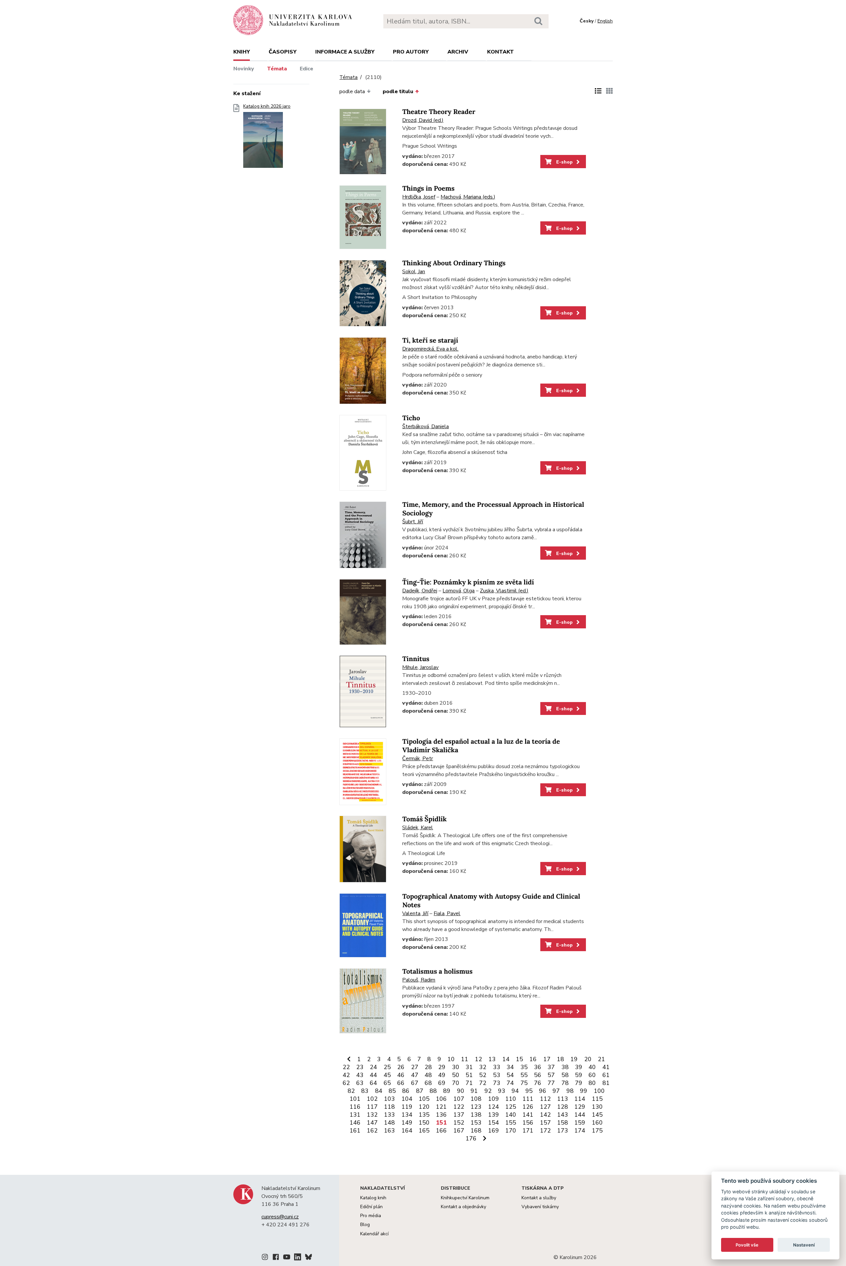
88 (433, 1091)
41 (606, 1067)
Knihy (241, 52)
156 (527, 1123)
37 (551, 1067)
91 (474, 1091)
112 (545, 1099)
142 (545, 1115)
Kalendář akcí (374, 1234)
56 (537, 1075)
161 (355, 1131)
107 (458, 1099)
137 (458, 1115)
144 (579, 1115)
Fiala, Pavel (447, 913)
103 (389, 1099)
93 (501, 1091)
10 (451, 1059)
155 (510, 1123)
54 (510, 1075)
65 (387, 1083)
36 (537, 1067)
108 (476, 1099)
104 (407, 1099)
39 (578, 1067)
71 (469, 1083)
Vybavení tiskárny (540, 1207)
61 (606, 1075)
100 (599, 1091)
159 (579, 1123)
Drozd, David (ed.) (422, 120)
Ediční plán (371, 1207)
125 (510, 1107)
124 (493, 1107)
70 (455, 1083)
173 (562, 1131)
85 (392, 1091)
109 (493, 1099)
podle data (352, 91)
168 (476, 1131)
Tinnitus (415, 659)
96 (542, 1091)
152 (458, 1123)
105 (424, 1099)
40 (592, 1067)
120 (424, 1107)
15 (519, 1059)
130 (597, 1107)
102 (372, 1099)
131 (355, 1115)
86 (405, 1091)
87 (419, 1091)
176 (471, 1138)
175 (597, 1131)
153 (476, 1123)
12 (478, 1059)
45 (387, 1075)
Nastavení (804, 1244)
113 (562, 1099)
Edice (306, 68)
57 (551, 1075)
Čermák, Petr (417, 758)
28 (428, 1067)
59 (578, 1075)
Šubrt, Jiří (412, 521)
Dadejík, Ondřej (419, 590)
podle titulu (398, 91)
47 (414, 1075)
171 (527, 1131)
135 (424, 1115)
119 (407, 1107)
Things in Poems (428, 188)
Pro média (370, 1215)
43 (360, 1075)
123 (476, 1107)
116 (355, 1107)
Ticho (411, 418)
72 (482, 1083)
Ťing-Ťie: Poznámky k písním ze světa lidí (468, 582)
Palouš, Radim (418, 980)
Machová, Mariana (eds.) (468, 197)
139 (493, 1115)
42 (346, 1075)
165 (424, 1131)
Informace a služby (344, 52)
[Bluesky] (308, 1258)
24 (373, 1067)
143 (562, 1115)
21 (601, 1059)
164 (407, 1131)
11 (464, 1059)
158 (562, 1123)
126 (527, 1107)
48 (428, 1075)
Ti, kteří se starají (430, 340)
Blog (365, 1224)
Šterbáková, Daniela (425, 426)
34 (510, 1067)
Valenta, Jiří (415, 913)
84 (378, 1091)
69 (441, 1083)
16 (533, 1059)
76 (537, 1083)
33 (496, 1067)
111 (527, 1099)
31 (469, 1067)
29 (441, 1067)
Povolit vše (747, 1244)
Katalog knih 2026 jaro (266, 106)
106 (441, 1099)
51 (469, 1075)
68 (428, 1083)
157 (545, 1123)
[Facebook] (275, 1258)
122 (458, 1107)
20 (588, 1059)
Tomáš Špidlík (424, 819)
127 (545, 1107)
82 (351, 1091)
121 (441, 1107)
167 (458, 1131)
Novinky (243, 68)
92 (488, 1091)
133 (389, 1115)
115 (597, 1099)
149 (407, 1123)
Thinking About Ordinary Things (453, 263)
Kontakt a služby (538, 1198)
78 (565, 1083)
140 (510, 1115)
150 (424, 1123)
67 (414, 1083)
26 (400, 1067)
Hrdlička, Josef (418, 197)
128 (562, 1107)
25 (387, 1067)
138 (476, 1115)
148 (389, 1123)
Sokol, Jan (413, 271)
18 (560, 1059)
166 (441, 1131)
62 (346, 1083)
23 (360, 1067)
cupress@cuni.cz (280, 1216)
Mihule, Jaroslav (420, 667)
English (605, 21)
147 (372, 1123)
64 (373, 1083)
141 (527, 1115)
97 (556, 1091)
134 (407, 1115)
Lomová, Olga (458, 590)
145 (597, 1115)
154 (493, 1123)
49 (441, 1075)
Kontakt (500, 52)
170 (510, 1131)
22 (346, 1067)
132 (372, 1115)
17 (547, 1059)
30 (455, 1067)
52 (482, 1075)
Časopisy (282, 52)
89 (446, 1091)
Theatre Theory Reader (438, 112)
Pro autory (411, 52)
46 (400, 1075)
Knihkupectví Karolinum (465, 1198)
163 (389, 1131)
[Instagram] (264, 1258)
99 (583, 1091)
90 (460, 1091)
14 (506, 1059)
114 (579, 1099)
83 (364, 1091)
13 (492, 1059)
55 (524, 1075)
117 (372, 1107)
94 (515, 1091)
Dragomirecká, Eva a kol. (430, 349)
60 (592, 1075)
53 (496, 1075)
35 (524, 1067)
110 (510, 1099)
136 (441, 1115)
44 (373, 1075)
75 (524, 1083)
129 (579, 1107)
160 (597, 1123)
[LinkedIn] (297, 1258)
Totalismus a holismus (437, 971)
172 (545, 1131)
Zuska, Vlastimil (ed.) (504, 590)
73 (496, 1083)
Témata (277, 68)
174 (579, 1131)
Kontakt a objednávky (463, 1207)
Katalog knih (373, 1198)
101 (355, 1099)
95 (529, 1091)
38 (565, 1067)
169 (493, 1131)
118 (389, 1107)
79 (578, 1083)
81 (606, 1083)
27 (414, 1067)
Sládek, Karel (417, 827)
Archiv (457, 52)
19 (574, 1059)
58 (565, 1075)
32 (482, 1067)
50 (455, 1075)
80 (592, 1083)
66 (400, 1083)
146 (355, 1123)
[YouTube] (286, 1258)
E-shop (564, 162)
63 (360, 1083)
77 (551, 1083)
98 (570, 1091)
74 (510, 1083)
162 (372, 1131)
